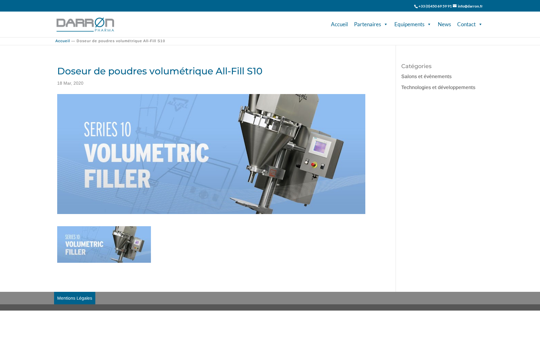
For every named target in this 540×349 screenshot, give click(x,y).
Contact (466, 24)
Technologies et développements (438, 87)
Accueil (339, 24)
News (444, 24)
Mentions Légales (74, 298)
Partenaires (367, 24)
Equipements (409, 24)
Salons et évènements (426, 76)
